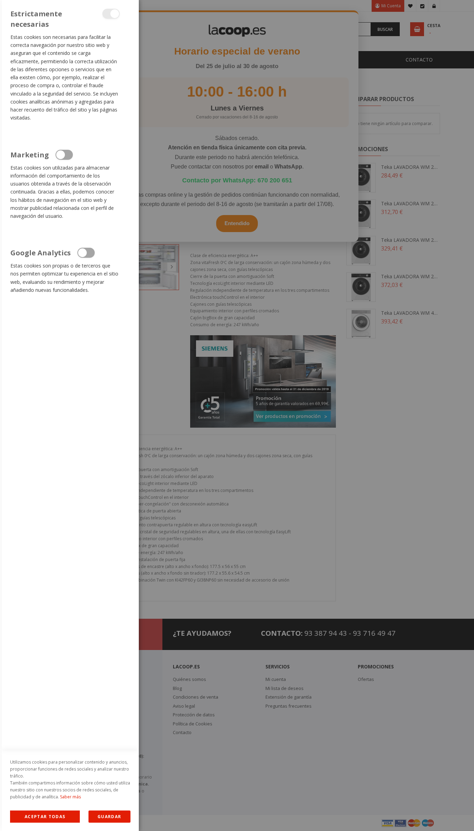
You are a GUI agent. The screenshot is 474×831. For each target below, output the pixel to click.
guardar (109, 817)
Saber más (70, 797)
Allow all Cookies (45, 817)
